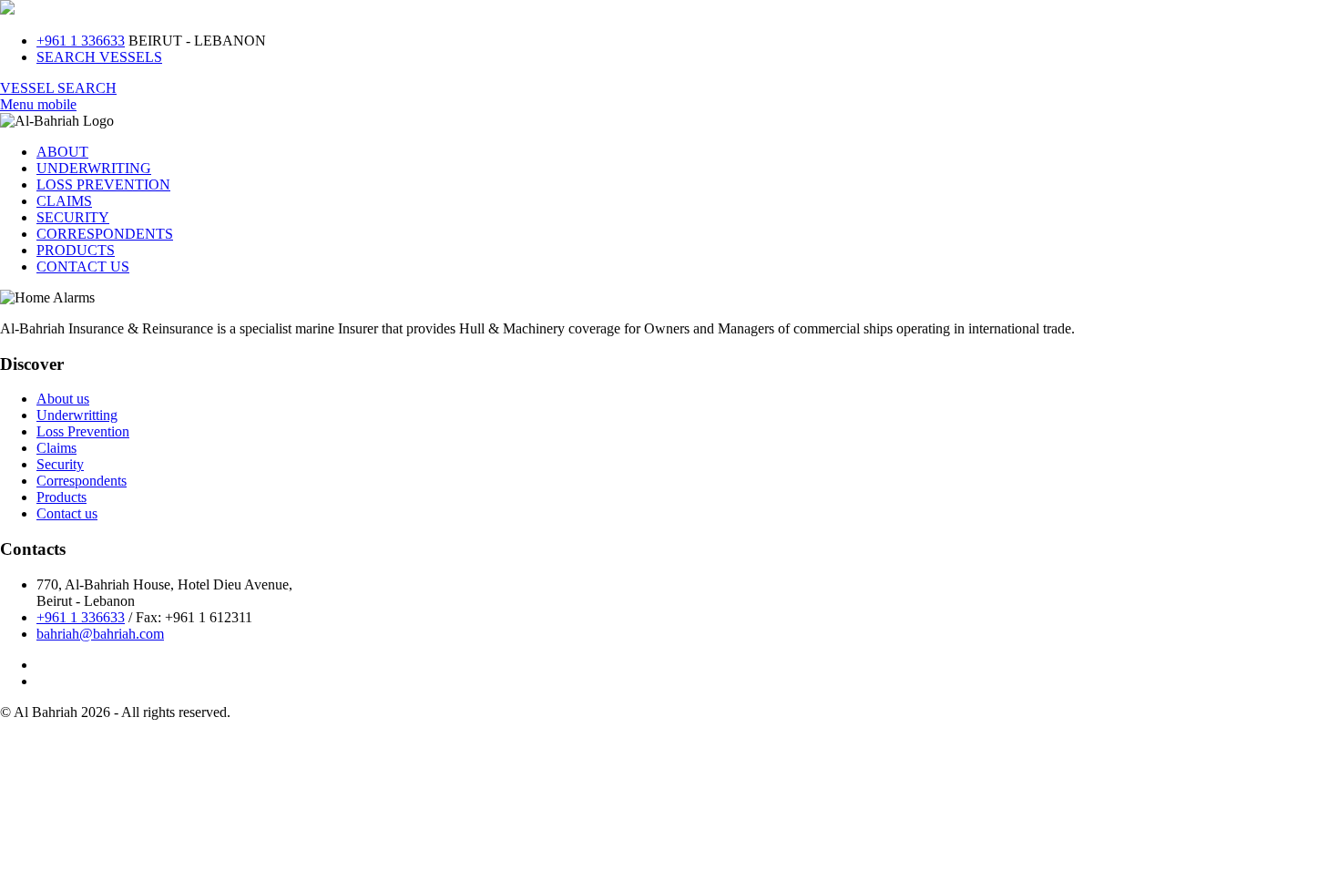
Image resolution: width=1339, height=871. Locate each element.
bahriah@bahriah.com (100, 633)
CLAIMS (64, 201)
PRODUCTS (75, 250)
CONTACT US (82, 266)
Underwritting (77, 415)
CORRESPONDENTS (104, 233)
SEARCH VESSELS (99, 57)
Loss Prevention (82, 431)
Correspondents (81, 480)
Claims (56, 448)
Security (60, 464)
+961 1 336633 (80, 40)
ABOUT (62, 151)
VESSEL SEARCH (58, 88)
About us (62, 398)
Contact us (66, 513)
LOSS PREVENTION (103, 184)
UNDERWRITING (93, 168)
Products (61, 497)
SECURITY (72, 217)
